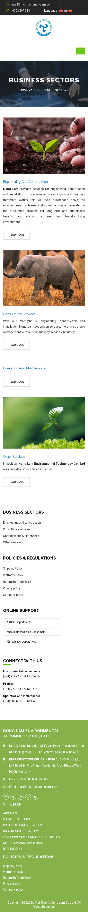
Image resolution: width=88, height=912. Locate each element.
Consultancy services (19, 314)
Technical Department (23, 641)
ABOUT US (10, 813)
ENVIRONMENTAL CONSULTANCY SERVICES (31, 837)
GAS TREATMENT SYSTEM (20, 831)
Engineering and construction (25, 182)
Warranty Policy (13, 575)
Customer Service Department (27, 631)
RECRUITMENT (12, 848)
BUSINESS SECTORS (16, 819)
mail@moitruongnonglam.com (32, 4)
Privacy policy (11, 588)
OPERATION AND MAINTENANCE (24, 842)
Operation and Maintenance (24, 368)
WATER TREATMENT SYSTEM (22, 825)
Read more (16, 234)
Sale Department (20, 622)
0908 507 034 (21, 10)
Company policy (13, 594)
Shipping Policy (13, 568)
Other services (14, 457)
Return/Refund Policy (17, 581)
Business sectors (54, 90)
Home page (28, 90)
